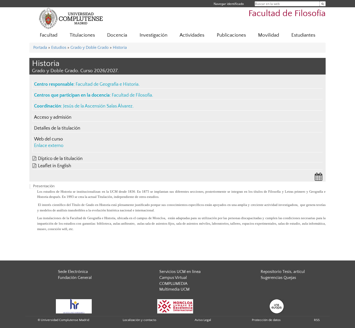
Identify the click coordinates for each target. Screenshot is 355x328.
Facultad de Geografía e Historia (107, 84)
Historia (120, 47)
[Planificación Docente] (319, 178)
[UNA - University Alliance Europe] (276, 306)
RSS (317, 320)
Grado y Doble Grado (89, 47)
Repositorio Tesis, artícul (283, 271)
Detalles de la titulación (57, 128)
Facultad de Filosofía (287, 13)
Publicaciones (231, 35)
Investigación (153, 35)
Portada (40, 47)
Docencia (117, 35)
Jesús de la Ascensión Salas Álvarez (98, 106)
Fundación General (75, 277)
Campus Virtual (173, 277)
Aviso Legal (203, 320)
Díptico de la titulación (60, 158)
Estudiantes (303, 35)
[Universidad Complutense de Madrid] (71, 18)
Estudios (58, 47)
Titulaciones (82, 35)
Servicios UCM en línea (180, 271)
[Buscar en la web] (323, 3)
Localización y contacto (139, 320)
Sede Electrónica (73, 271)
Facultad (48, 35)
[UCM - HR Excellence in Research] (74, 306)
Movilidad (268, 35)
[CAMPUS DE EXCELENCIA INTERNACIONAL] (175, 306)
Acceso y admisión (52, 117)
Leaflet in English (54, 166)
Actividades (192, 35)
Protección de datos (266, 320)
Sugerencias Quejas (278, 277)
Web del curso (48, 139)
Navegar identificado (229, 4)
